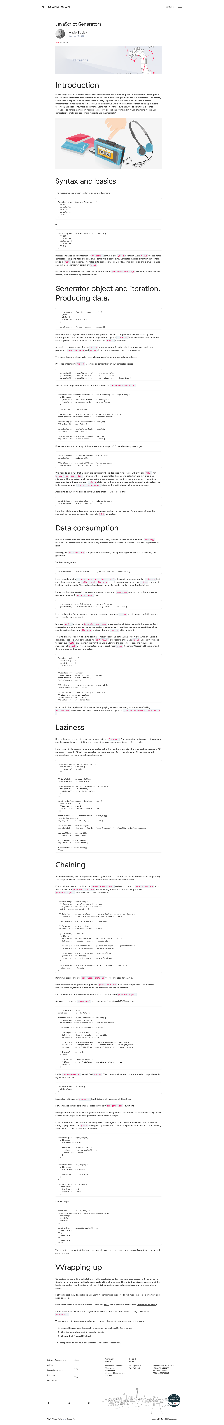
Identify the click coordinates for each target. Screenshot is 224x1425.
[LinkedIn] (89, 1403)
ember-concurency (147, 1304)
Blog (76, 1368)
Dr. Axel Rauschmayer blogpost (76, 1328)
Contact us (170, 7)
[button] (180, 7)
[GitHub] (69, 1403)
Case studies (52, 1380)
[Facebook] (48, 1403)
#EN (57, 42)
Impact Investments (55, 1370)
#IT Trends (64, 42)
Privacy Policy (57, 1419)
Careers (77, 1360)
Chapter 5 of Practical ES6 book (76, 1336)
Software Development (56, 1360)
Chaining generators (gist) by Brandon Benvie (82, 1332)
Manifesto (51, 1375)
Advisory (50, 1365)
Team (76, 1377)
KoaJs (106, 1304)
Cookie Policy (72, 1419)
